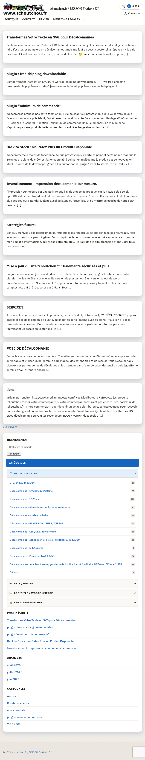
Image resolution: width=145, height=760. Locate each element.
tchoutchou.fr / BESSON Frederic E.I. (75, 8)
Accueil (12, 696)
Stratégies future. (21, 224)
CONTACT (28, 19)
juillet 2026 (14, 672)
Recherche (13, 453)
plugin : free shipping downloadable (36, 73)
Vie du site (14, 724)
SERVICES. (15, 307)
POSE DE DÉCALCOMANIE (28, 348)
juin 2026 (13, 679)
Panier (44, 19)
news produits (16, 710)
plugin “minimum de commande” (34, 105)
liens (10, 389)
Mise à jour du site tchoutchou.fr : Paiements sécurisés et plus (58, 266)
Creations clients (18, 703)
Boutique (11, 19)
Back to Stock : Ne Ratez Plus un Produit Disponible (49, 147)
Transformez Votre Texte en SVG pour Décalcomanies (50, 37)
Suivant (12, 426)
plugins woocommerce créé (25, 717)
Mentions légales (66, 19)
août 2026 (14, 665)
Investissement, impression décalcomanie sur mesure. (52, 183)
